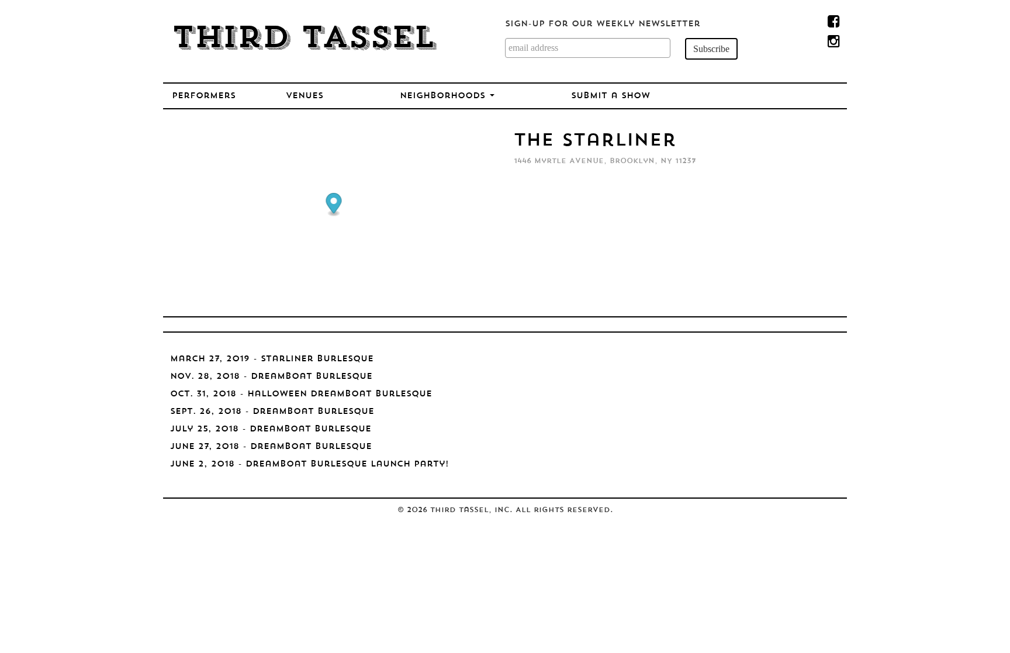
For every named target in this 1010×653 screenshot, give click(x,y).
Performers (204, 96)
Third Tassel (303, 40)
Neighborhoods (444, 96)
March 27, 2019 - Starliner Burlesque (271, 359)
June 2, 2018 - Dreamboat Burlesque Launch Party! (309, 464)
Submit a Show (610, 96)
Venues (304, 96)
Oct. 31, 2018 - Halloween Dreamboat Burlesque (301, 394)
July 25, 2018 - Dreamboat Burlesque (270, 429)
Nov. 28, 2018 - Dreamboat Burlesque (271, 376)
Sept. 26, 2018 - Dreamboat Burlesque (272, 411)
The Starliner (595, 141)
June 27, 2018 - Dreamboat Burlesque (271, 447)
